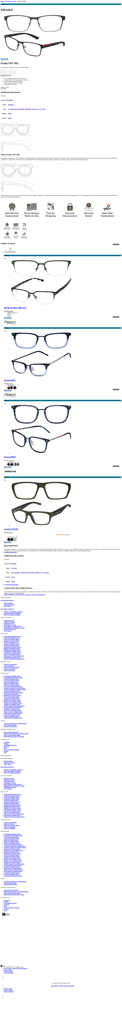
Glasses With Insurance (10, 726)
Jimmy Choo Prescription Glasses (13, 712)
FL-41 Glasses (8, 631)
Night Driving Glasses (10, 629)
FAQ (5, 752)
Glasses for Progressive (10, 664)
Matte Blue (28, 109)
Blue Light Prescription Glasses (13, 626)
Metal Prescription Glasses (11, 645)
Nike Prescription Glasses (11, 682)
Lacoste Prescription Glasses (12, 698)
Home (2, 1)
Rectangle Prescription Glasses (12, 636)
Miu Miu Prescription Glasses (12, 700)
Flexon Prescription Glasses (11, 697)
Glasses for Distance (9, 670)
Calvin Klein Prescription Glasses (13, 677)
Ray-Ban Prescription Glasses (12, 676)
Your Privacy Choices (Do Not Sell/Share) (15, 968)
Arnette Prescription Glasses (12, 715)
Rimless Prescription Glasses (12, 648)
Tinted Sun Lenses (9, 623)
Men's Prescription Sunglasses (12, 613)
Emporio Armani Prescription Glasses (14, 688)
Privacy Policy (8, 970)
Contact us (7, 742)
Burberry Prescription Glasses (12, 701)
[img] (56, 534)
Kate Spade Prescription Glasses (13, 713)
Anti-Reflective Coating (14, 628)
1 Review (66, 534)
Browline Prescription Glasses (12, 657)
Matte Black (21, 109)
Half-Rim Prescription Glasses (12, 650)
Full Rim (10, 100)
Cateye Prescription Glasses (12, 639)
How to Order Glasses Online (12, 735)
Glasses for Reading (9, 669)
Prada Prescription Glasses (11, 683)
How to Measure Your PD (11, 732)
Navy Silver (42, 109)
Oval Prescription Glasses (11, 642)
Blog (5, 748)
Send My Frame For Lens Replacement (15, 723)
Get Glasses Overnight (10, 725)
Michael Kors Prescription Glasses (13, 692)
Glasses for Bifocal (9, 666)
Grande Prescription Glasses (12, 709)
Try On (4, 59)
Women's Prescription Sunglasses (13, 611)
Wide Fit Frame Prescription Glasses (14, 659)
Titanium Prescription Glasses (12, 647)
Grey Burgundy (12, 109)
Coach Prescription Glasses (11, 680)
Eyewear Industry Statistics (11, 749)
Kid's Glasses (7, 606)
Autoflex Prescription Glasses (12, 704)
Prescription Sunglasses (7, 609)
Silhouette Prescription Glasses (12, 695)
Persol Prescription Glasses (11, 694)
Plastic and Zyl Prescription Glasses (14, 656)
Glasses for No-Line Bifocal (11, 667)
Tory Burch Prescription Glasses (13, 686)
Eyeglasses (8, 1)
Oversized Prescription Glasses (12, 653)
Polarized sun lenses (9, 622)
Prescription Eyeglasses (7, 600)
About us (6, 746)
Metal (9, 113)
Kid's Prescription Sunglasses (12, 614)
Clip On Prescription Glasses (12, 654)
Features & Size (5, 87)
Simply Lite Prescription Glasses (13, 703)
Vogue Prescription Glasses (11, 716)
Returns (6, 743)
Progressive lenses (9, 620)
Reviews (6, 751)
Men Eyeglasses (8, 603)
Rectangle (11, 104)
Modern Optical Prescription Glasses (14, 706)
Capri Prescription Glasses (11, 679)
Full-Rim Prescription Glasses (12, 651)
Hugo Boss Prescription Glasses (13, 710)
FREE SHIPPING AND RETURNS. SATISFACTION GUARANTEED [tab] (24, 594)
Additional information (10, 552)
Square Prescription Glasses (12, 638)
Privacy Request (8, 971)
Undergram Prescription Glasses (13, 718)
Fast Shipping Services (10, 745)
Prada (14, 1)
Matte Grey (35, 109)
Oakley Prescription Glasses (12, 685)
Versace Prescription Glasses (12, 691)
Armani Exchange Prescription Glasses (15, 689)
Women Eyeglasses (9, 604)
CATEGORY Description (11, 584)
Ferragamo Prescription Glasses (13, 707)
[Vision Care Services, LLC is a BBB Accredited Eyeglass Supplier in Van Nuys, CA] (6, 915)
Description (4, 88)
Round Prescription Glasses (12, 641)
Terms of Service (8, 973)
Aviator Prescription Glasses (12, 644)
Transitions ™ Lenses (10, 625)
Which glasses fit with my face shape (14, 736)
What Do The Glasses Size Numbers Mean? (16, 733)
